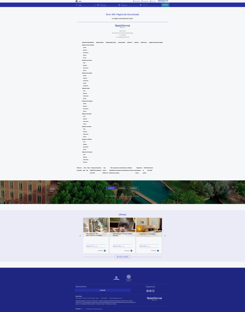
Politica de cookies (100, 303)
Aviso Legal (89, 300)
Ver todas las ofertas (123, 257)
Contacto (129, 42)
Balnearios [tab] (111, 188)
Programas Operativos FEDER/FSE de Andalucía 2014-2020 (95, 170)
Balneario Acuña (86, 88)
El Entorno (85, 162)
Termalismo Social (111, 42)
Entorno (84, 55)
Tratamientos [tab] (133, 188)
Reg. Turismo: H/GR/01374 (105, 170)
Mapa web (95, 300)
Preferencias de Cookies (111, 303)
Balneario (85, 50)
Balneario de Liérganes (87, 101)
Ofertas (136, 42)
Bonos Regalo (100, 42)
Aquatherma (85, 85)
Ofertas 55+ (144, 42)
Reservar (165, 5)
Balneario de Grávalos (87, 152)
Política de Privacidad (80, 300)
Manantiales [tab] (121, 188)
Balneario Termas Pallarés (88, 45)
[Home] (163, 1)
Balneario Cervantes (86, 126)
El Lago (84, 57)
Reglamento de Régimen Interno (138, 170)
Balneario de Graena (86, 114)
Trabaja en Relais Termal (156, 42)
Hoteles (84, 47)
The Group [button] (78, 309)
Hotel (84, 62)
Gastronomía (85, 52)
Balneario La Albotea (87, 139)
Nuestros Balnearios (88, 42)
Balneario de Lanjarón (87, 73)
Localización (121, 42)
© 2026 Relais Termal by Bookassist (94, 309)
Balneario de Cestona (87, 60)
